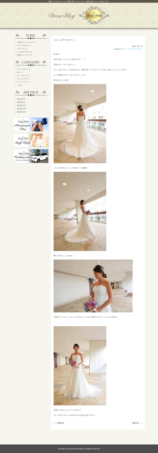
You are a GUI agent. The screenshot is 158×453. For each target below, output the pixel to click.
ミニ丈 (19, 85)
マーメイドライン (24, 82)
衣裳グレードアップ (24, 55)
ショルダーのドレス (24, 52)
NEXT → (137, 423)
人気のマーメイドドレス (26, 42)
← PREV (59, 423)
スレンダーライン (136, 49)
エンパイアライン (24, 79)
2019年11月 (21, 112)
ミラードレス (22, 49)
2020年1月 (21, 105)
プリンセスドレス (24, 45)
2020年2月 (21, 102)
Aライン (125, 49)
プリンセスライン (24, 69)
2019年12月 (21, 109)
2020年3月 (21, 99)
